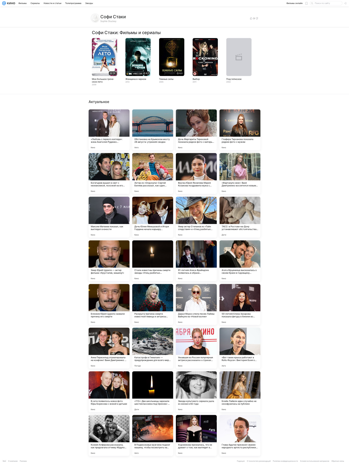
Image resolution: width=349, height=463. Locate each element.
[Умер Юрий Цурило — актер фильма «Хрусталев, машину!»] (109, 260)
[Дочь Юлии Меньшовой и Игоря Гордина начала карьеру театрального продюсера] (152, 217)
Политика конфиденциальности (285, 461)
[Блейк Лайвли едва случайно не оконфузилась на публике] (239, 391)
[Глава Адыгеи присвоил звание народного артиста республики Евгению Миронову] (239, 435)
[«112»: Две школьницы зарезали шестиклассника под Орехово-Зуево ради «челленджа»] (152, 391)
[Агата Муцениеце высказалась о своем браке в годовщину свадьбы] (239, 260)
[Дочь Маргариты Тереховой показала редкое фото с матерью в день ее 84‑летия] (196, 129)
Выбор (196, 79)
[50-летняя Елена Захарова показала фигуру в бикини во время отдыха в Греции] (239, 304)
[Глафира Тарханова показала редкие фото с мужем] (239, 129)
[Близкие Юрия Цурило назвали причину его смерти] (109, 304)
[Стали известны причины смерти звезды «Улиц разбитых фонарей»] (152, 260)
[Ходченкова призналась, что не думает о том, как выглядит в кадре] (196, 435)
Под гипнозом (233, 79)
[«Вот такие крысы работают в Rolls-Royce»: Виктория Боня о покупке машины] (239, 348)
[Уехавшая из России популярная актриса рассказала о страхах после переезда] (196, 348)
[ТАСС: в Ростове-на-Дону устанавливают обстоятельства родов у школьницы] (239, 217)
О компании (13, 461)
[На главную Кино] (10, 3)
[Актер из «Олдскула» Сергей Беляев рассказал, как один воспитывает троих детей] (152, 173)
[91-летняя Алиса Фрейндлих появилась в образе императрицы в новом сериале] (196, 260)
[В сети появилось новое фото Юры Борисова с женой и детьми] (109, 391)
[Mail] (4, 3)
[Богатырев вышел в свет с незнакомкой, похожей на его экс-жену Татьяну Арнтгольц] (109, 173)
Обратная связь (337, 461)
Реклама (23, 461)
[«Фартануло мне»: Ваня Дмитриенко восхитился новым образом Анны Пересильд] (239, 173)
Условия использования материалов (314, 461)
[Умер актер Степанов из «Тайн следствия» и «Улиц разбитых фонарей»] (196, 217)
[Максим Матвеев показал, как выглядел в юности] (109, 217)
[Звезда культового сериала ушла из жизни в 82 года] (196, 391)
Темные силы (166, 79)
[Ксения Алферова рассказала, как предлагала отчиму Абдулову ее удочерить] (109, 435)
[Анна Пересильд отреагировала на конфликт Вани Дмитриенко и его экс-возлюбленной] (109, 348)
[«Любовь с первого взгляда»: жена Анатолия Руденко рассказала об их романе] (109, 129)
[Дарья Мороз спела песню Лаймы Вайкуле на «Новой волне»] (196, 304)
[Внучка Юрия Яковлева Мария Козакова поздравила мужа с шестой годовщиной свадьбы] (196, 173)
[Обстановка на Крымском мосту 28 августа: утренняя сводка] (152, 129)
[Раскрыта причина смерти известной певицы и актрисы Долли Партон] (152, 304)
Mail (4, 461)
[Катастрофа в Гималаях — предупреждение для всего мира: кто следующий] (152, 348)
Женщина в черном (135, 79)
